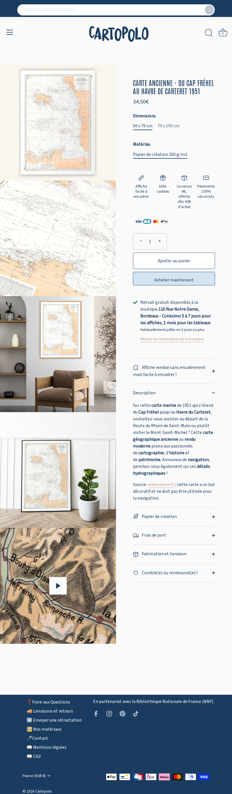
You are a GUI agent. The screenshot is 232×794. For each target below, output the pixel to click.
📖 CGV (34, 756)
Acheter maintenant (174, 280)
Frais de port (153, 535)
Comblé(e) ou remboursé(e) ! (169, 573)
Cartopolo (43, 791)
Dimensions (144, 116)
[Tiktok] (136, 713)
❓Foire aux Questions (48, 702)
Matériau (141, 144)
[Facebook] (96, 713)
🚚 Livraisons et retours (50, 711)
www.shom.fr (161, 484)
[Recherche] (209, 33)
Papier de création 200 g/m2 (160, 154)
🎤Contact (37, 738)
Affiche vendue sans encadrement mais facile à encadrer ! (169, 371)
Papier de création (159, 516)
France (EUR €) (34, 775)
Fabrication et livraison (163, 554)
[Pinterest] (122, 713)
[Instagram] (109, 713)
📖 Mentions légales (46, 747)
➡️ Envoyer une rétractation (54, 720)
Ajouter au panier (174, 261)
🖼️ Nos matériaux (44, 729)
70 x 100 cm (168, 126)
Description (144, 393)
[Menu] (10, 32)
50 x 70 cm (142, 126)
